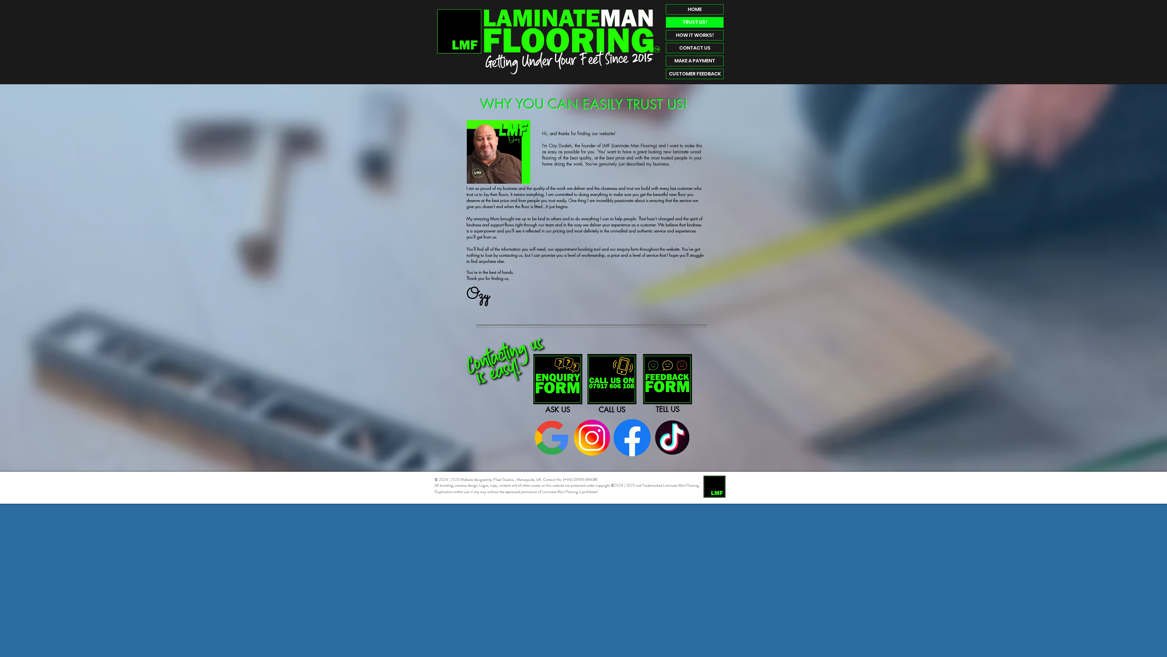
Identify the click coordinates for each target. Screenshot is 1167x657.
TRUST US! (695, 22)
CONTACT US (695, 47)
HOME (695, 9)
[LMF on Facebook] (632, 437)
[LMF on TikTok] (672, 437)
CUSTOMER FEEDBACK (695, 73)
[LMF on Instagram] (592, 437)
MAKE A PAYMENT (694, 60)
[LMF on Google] (551, 437)
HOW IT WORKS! (695, 35)
